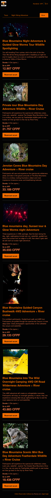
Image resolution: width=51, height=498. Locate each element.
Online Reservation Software (23, 494)
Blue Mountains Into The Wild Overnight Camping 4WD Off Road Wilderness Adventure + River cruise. (23, 383)
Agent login (45, 494)
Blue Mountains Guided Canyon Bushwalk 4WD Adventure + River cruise (23, 311)
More (43, 15)
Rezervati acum (10, 74)
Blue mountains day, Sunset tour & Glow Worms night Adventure (24, 228)
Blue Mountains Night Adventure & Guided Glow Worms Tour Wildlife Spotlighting (24, 44)
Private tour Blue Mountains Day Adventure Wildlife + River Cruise (23, 107)
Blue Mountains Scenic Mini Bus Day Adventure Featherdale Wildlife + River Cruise (24, 455)
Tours (6, 15)
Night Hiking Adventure (20, 15)
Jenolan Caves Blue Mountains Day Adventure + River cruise (24, 167)
